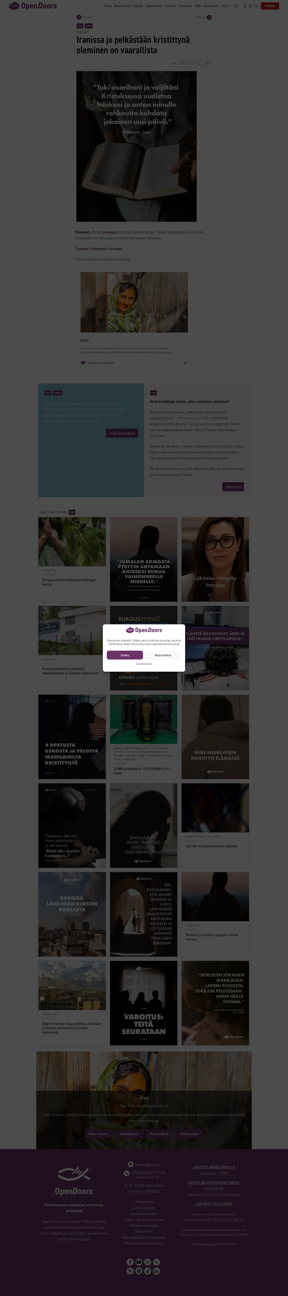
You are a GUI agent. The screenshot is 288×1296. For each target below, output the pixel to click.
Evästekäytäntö (144, 663)
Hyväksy (125, 655)
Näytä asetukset (163, 655)
